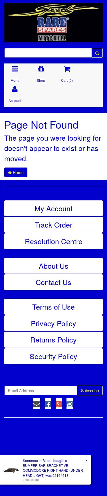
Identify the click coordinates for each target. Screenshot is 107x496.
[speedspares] (53, 20)
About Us (53, 265)
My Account (53, 208)
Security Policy (53, 356)
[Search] (97, 53)
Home (18, 172)
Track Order (53, 224)
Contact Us (53, 282)
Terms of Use (53, 306)
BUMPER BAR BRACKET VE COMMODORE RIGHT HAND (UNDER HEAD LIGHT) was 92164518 (53, 470)
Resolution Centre (53, 241)
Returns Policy (53, 339)
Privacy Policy (53, 323)
